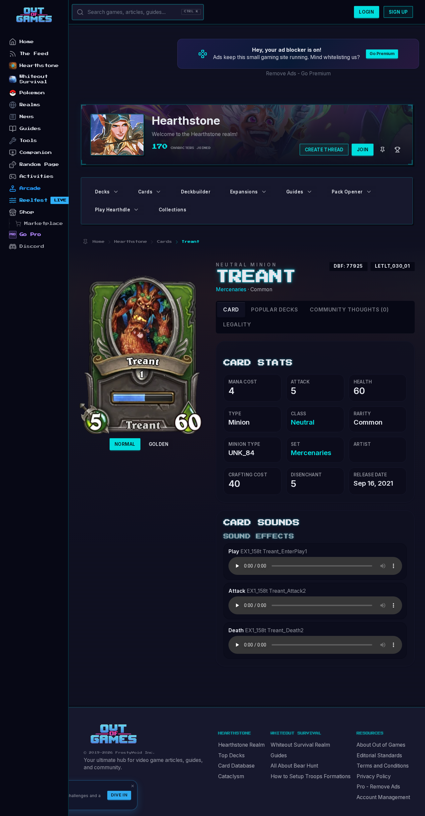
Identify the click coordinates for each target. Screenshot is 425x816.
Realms (30, 104)
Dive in (119, 794)
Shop (27, 212)
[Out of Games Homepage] (113, 734)
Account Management (383, 797)
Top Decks (231, 755)
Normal (125, 444)
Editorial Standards (379, 755)
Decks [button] (102, 191)
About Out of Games (381, 745)
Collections (172, 209)
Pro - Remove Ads (378, 786)
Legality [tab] (237, 324)
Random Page (39, 164)
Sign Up (398, 12)
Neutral (302, 422)
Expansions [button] (244, 191)
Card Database (236, 766)
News (27, 116)
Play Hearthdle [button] (112, 209)
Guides (279, 755)
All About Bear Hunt (294, 766)
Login (366, 12)
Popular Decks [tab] (274, 309)
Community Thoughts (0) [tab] (349, 309)
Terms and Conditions (383, 766)
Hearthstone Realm (241, 745)
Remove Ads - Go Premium (298, 73)
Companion (36, 152)
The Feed (34, 53)
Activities (37, 176)
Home (27, 41)
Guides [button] (294, 191)
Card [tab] (231, 309)
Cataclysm (231, 776)
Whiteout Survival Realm (300, 745)
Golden (158, 444)
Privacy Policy (374, 776)
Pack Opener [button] (347, 191)
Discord (32, 246)
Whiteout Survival (34, 79)
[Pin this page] (85, 241)
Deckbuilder (196, 191)
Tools (28, 140)
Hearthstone (39, 65)
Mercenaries (231, 289)
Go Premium (382, 53)
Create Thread (324, 149)
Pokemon (32, 93)
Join (363, 149)
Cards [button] (145, 191)
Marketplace (43, 223)
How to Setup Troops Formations (311, 776)
